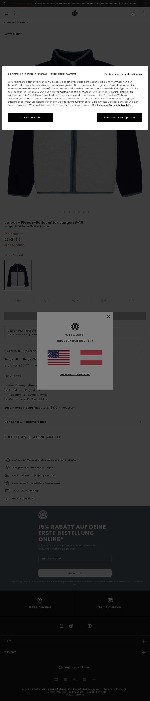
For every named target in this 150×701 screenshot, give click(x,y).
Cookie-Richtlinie (92, 105)
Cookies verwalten (30, 117)
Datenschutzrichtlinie (120, 105)
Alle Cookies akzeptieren (119, 117)
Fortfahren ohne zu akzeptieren (122, 74)
